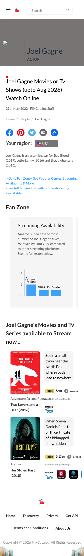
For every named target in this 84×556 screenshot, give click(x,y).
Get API (72, 516)
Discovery (31, 516)
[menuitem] (10, 518)
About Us (63, 528)
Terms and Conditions (30, 528)
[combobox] (46, 143)
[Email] (43, 132)
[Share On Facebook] (9, 132)
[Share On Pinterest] (20, 132)
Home (10, 119)
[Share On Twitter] (32, 132)
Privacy (52, 516)
